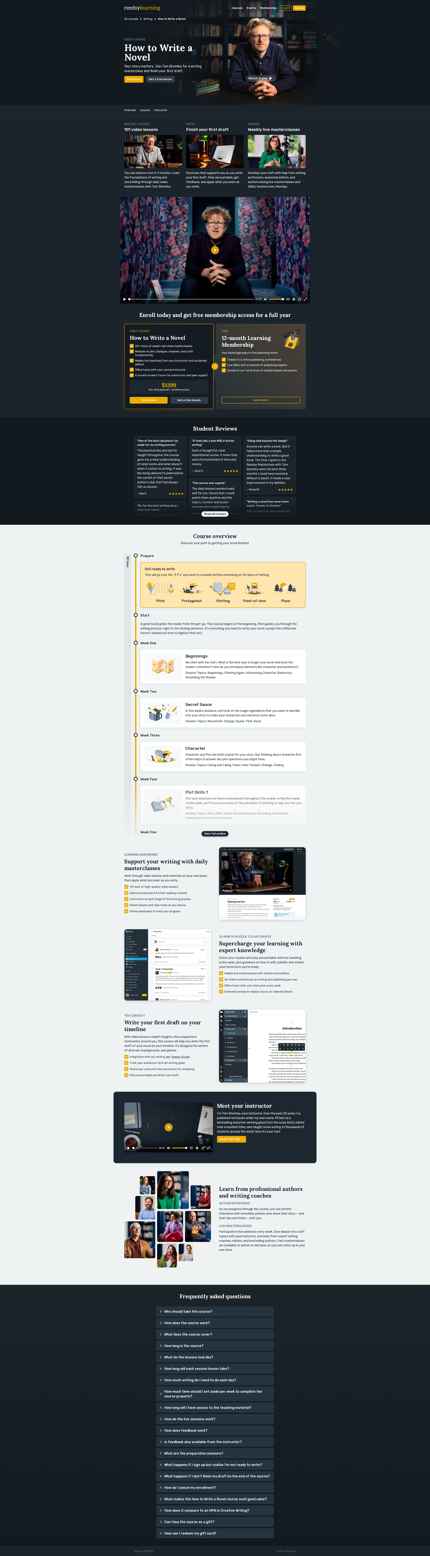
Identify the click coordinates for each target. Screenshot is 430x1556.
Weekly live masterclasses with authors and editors (256, 973)
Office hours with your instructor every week (252, 985)
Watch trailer (258, 78)
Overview (130, 110)
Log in (286, 8)
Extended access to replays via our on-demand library (258, 991)
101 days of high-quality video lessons (154, 886)
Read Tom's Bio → (231, 1139)
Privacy (291, 1551)
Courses (237, 8)
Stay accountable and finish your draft (154, 1075)
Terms (280, 1551)
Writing (148, 19)
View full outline (215, 833)
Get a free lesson (160, 79)
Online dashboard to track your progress (155, 911)
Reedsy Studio (180, 1056)
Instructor (160, 110)
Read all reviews (215, 514)
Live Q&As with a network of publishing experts (257, 365)
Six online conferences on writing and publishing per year (260, 979)
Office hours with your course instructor (160, 369)
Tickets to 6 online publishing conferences (254, 359)
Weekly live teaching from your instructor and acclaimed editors (171, 362)
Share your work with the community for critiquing (162, 1069)
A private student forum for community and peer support (171, 375)
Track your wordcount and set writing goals (157, 1062)
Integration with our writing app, (160, 1056)
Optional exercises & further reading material (158, 893)
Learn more (261, 400)
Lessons (145, 110)
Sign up (299, 8)
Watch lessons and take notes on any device (158, 905)
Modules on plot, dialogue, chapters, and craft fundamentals (164, 353)
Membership (268, 8)
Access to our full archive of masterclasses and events (262, 370)
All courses (131, 19)
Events (251, 8)
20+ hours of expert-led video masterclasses (163, 346)
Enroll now (134, 79)
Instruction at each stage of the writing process (160, 899)
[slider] (191, 299)
